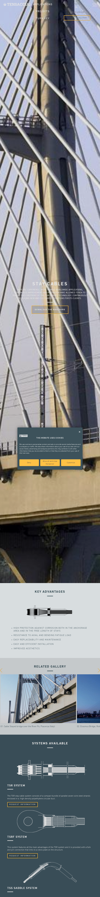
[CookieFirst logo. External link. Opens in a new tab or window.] (23, 436)
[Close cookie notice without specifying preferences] (80, 432)
